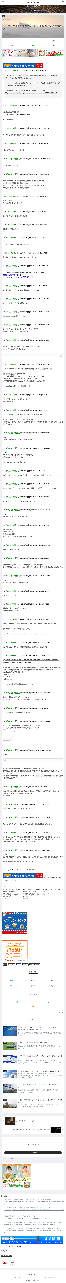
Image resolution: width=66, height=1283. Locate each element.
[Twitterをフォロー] (17, 1002)
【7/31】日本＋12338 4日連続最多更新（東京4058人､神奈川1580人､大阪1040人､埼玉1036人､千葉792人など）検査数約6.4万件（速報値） (11, 893)
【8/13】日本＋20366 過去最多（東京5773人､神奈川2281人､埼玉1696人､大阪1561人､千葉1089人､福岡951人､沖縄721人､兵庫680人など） (32, 893)
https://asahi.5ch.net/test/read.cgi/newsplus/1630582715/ (21, 870)
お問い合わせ (17, 1277)
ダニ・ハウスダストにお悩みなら (12, 1246)
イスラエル (12, 964)
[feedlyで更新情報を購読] (49, 1002)
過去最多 (37, 964)
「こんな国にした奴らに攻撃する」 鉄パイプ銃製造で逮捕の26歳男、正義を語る (26, 1222)
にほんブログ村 (6, 1256)
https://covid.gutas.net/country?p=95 (16, 114)
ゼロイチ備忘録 (33, 2)
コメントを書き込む (33, 1152)
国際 (5, 964)
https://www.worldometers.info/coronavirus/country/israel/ (24, 272)
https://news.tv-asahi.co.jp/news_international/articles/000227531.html (31, 93)
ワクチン (25, 964)
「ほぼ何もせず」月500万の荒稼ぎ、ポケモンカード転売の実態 (21, 1199)
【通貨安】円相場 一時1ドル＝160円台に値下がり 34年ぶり (20, 1216)
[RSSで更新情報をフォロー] (33, 1006)
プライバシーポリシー (49, 1277)
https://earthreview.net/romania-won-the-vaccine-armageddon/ (25, 634)
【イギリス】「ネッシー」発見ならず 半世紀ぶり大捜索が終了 (21, 1207)
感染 (31, 964)
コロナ (19, 964)
